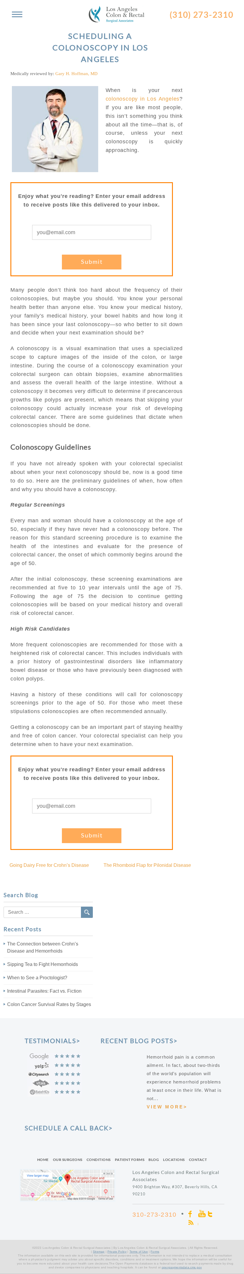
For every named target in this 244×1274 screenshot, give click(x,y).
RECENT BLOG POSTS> (139, 1040)
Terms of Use (138, 1251)
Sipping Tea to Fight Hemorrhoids (42, 964)
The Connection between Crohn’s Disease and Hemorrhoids (42, 947)
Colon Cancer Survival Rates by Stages (49, 1004)
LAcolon (122, 11)
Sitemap (98, 1251)
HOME (43, 1159)
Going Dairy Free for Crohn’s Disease (49, 865)
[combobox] (48, 912)
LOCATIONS (174, 1159)
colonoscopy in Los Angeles (143, 99)
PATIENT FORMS (130, 1159)
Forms (155, 1251)
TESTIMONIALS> (53, 1040)
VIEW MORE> (167, 1106)
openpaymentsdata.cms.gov (182, 1267)
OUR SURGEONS (67, 1159)
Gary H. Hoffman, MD (76, 73)
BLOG (153, 1159)
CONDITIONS (99, 1159)
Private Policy (116, 1251)
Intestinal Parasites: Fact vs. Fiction (44, 991)
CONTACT (198, 1159)
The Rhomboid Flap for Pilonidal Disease (147, 865)
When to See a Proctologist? (37, 977)
